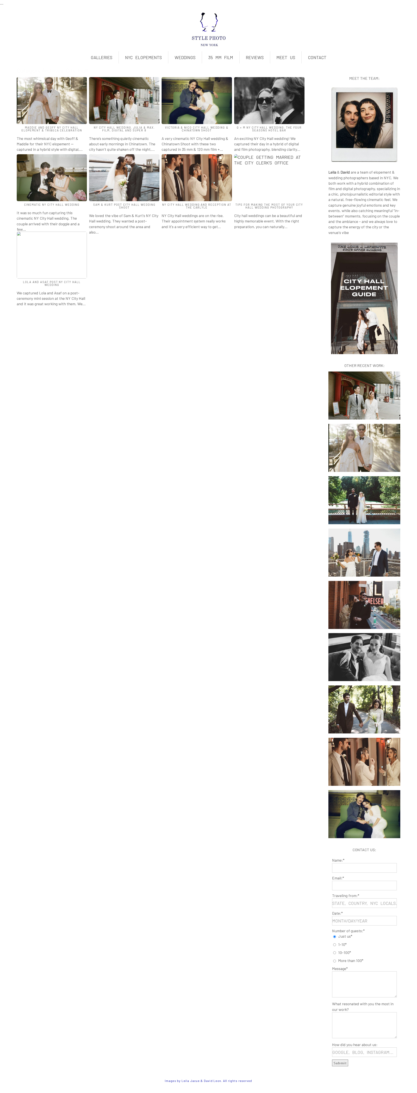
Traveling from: (345, 895)
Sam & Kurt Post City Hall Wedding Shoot (124, 206)
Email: (337, 878)
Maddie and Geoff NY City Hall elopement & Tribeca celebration (52, 129)
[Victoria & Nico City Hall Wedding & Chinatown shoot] (197, 100)
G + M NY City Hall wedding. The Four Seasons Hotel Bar (269, 129)
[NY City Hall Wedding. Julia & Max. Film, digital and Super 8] (124, 100)
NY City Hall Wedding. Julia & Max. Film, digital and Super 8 (124, 129)
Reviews (255, 57)
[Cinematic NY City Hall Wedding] (52, 177)
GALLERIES (101, 57)
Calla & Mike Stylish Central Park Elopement (363, 699)
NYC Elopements (143, 57)
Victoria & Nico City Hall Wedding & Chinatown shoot (196, 129)
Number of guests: (347, 930)
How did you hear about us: (354, 1044)
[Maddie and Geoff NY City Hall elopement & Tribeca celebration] (52, 100)
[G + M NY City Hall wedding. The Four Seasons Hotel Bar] (269, 100)
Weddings (185, 57)
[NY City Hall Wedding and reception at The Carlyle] (197, 177)
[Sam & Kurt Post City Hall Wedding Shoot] (124, 177)
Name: (337, 860)
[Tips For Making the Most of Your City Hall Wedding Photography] (269, 177)
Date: (336, 913)
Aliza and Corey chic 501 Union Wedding (363, 647)
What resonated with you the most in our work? (363, 1006)
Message (339, 968)
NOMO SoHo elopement (362, 539)
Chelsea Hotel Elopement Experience (361, 594)
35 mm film (220, 57)
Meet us (285, 57)
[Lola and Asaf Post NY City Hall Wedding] (52, 255)
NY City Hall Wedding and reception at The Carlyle (196, 206)
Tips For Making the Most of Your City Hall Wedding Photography (269, 206)
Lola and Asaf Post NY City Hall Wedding (51, 283)
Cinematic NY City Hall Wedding (52, 204)
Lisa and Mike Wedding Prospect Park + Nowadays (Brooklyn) (362, 493)
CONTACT (317, 57)
